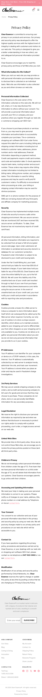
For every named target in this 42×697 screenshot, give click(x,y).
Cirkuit (25, 694)
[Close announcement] (38, 3)
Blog (3, 647)
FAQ (2, 658)
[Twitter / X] (31, 670)
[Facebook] (23, 670)
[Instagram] (27, 670)
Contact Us (26, 647)
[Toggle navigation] (38, 10)
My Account (26, 644)
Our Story (4, 644)
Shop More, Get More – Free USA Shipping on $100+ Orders (18, 3)
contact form (14, 503)
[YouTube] (35, 670)
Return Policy (27, 654)
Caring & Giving (7, 651)
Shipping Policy (28, 651)
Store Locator (27, 661)
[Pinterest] (39, 670)
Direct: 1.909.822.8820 (9, 677)
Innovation (5, 654)
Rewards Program (29, 658)
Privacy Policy (21, 691)
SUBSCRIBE (29, 620)
